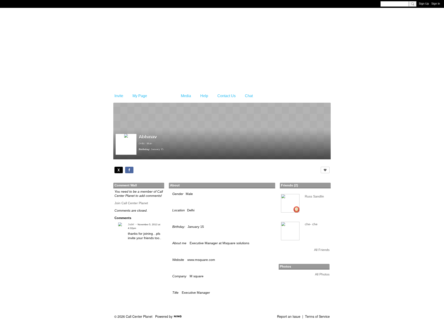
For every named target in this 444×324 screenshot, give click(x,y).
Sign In (435, 3)
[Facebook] (129, 170)
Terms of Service (317, 316)
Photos (285, 266)
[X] (118, 170)
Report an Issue (288, 316)
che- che (311, 224)
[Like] (325, 170)
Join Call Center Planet (131, 203)
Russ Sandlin (314, 196)
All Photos (322, 274)
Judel (131, 224)
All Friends (322, 249)
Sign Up (424, 3)
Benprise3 (136, 34)
